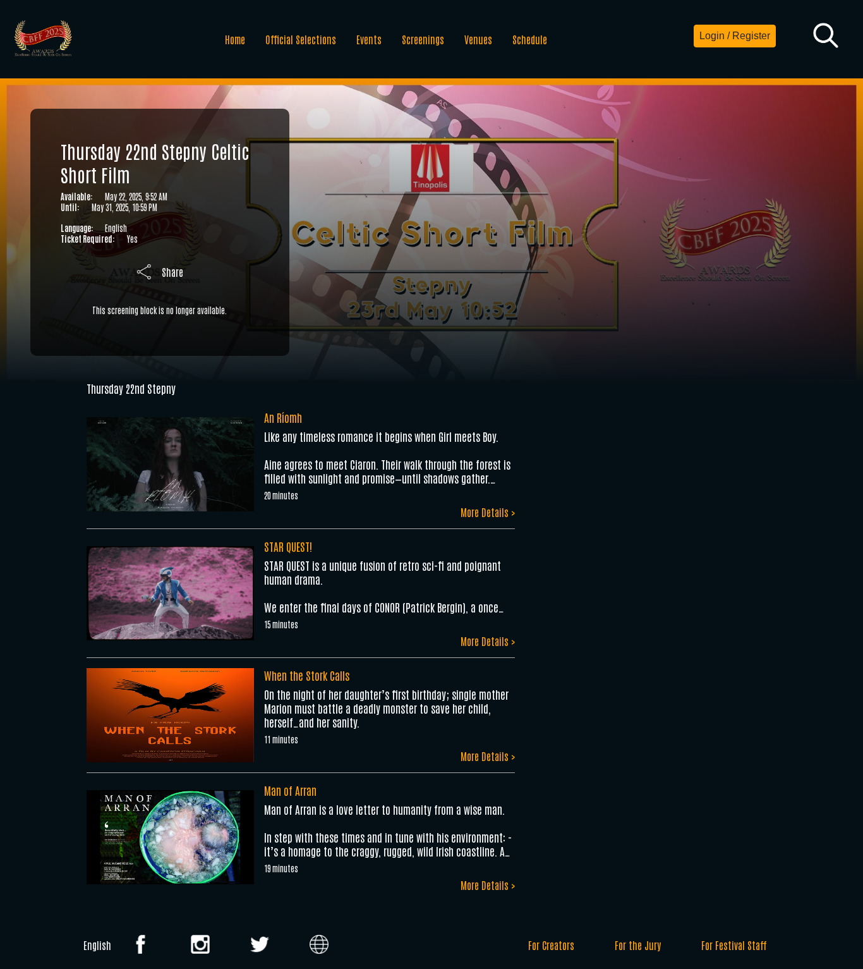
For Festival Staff (734, 945)
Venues (478, 39)
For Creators (551, 945)
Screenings (423, 39)
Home (235, 39)
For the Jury (638, 945)
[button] (825, 36)
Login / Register (734, 35)
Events (369, 39)
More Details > (488, 512)
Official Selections (300, 39)
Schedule (529, 39)
